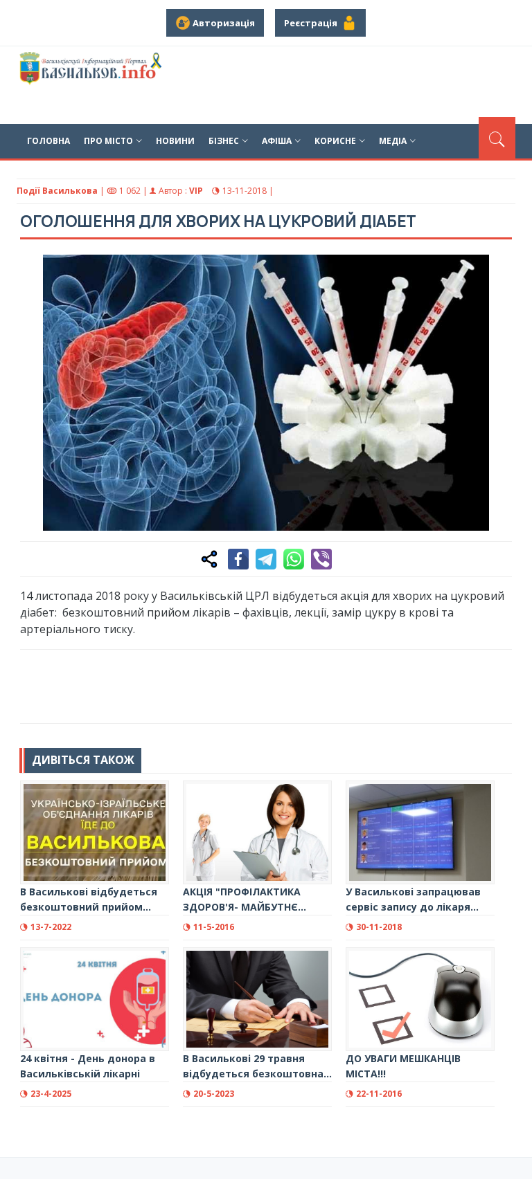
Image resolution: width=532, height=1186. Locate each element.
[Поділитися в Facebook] (238, 559)
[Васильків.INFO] (92, 85)
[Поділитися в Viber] (321, 559)
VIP (196, 191)
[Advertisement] (272, 684)
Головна (48, 141)
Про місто (108, 141)
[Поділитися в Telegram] (266, 559)
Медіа (393, 141)
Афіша (277, 141)
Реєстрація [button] (313, 23)
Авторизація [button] (222, 23)
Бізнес (224, 141)
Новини (175, 141)
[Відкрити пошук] (497, 137)
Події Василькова (57, 191)
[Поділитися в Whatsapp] (293, 559)
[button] (494, 272)
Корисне (335, 141)
